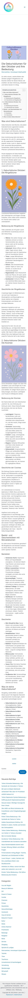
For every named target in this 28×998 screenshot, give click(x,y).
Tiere (3, 956)
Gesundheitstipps (7, 909)
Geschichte (5, 906)
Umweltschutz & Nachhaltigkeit (11, 962)
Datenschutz (18, 994)
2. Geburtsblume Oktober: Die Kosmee (12, 103)
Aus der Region (6, 885)
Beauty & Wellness (7, 888)
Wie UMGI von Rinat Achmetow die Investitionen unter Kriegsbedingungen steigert (14, 811)
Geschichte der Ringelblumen (13, 100)
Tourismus (5, 959)
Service (4, 941)
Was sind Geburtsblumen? (10, 92)
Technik (4, 953)
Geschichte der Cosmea (12, 107)
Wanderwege (6, 968)
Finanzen (4, 900)
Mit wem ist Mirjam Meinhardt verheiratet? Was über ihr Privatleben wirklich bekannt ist (13, 791)
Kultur (3, 921)
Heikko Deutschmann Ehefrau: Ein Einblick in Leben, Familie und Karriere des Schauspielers (13, 824)
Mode (3, 924)
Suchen (4, 768)
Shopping (4, 944)
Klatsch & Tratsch (7, 918)
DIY (3, 891)
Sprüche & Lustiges (8, 947)
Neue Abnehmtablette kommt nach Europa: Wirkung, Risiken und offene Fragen (13, 847)
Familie (4, 897)
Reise (3, 938)
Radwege (4, 933)
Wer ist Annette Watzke (9, 836)
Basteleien (8, 113)
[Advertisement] (14, 29)
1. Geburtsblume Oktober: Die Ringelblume (12, 95)
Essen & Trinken (7, 894)
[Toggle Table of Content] (23, 90)
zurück (14, 759)
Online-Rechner (6, 927)
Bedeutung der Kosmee (12, 105)
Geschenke (9, 115)
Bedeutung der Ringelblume (13, 98)
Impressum (9, 994)
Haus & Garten (6, 915)
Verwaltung (5, 965)
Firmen (4, 903)
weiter (14, 763)
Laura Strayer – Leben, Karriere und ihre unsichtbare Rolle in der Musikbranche (13, 861)
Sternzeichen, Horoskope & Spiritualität (14, 72)
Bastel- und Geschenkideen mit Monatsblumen (13, 110)
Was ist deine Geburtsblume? (12, 117)
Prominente (5, 930)
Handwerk (5, 912)
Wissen (4, 974)
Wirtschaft (5, 971)
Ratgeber (4, 935)
